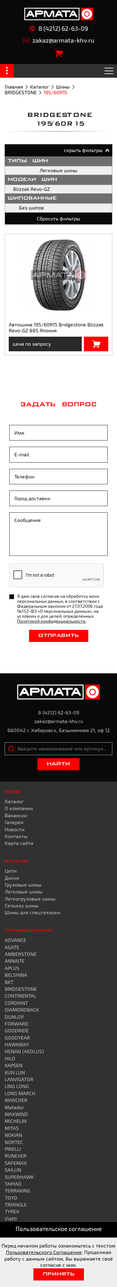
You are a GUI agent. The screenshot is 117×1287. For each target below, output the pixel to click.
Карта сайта (19, 843)
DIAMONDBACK (22, 1010)
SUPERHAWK (19, 1177)
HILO (10, 1058)
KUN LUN (15, 1072)
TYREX (12, 1211)
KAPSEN (13, 1065)
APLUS (12, 968)
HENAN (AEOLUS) (24, 1051)
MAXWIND (16, 1114)
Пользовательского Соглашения (44, 1252)
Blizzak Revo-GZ (31, 189)
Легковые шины (58, 170)
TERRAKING (17, 1190)
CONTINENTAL (20, 996)
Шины (63, 87)
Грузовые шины (23, 885)
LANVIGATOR (19, 1079)
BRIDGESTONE (21, 92)
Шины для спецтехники (32, 912)
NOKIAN (13, 1135)
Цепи (11, 871)
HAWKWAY (17, 1044)
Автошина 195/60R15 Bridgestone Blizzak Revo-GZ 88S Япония (56, 327)
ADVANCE (15, 940)
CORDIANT (16, 1003)
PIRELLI (13, 1149)
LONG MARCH (20, 1093)
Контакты (16, 836)
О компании (19, 808)
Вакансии (16, 815)
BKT (9, 982)
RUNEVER (16, 1156)
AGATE (12, 947)
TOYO (11, 1198)
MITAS (12, 1128)
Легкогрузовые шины (30, 899)
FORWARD (16, 1023)
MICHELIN (16, 1121)
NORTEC (14, 1142)
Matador (14, 1107)
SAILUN (13, 1170)
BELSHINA (16, 975)
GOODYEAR (17, 1037)
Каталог (39, 87)
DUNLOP (14, 1017)
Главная (14, 87)
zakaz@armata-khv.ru (63, 40)
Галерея (14, 822)
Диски (12, 878)
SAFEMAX (16, 1163)
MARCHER (16, 1100)
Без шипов (31, 207)
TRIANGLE (16, 1204)
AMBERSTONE (21, 954)
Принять (59, 1274)
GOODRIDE (17, 1030)
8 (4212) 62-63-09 (63, 28)
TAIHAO (13, 1184)
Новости (14, 829)
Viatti (11, 1218)
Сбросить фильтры (58, 218)
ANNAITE (15, 961)
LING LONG (17, 1086)
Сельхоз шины (21, 905)
